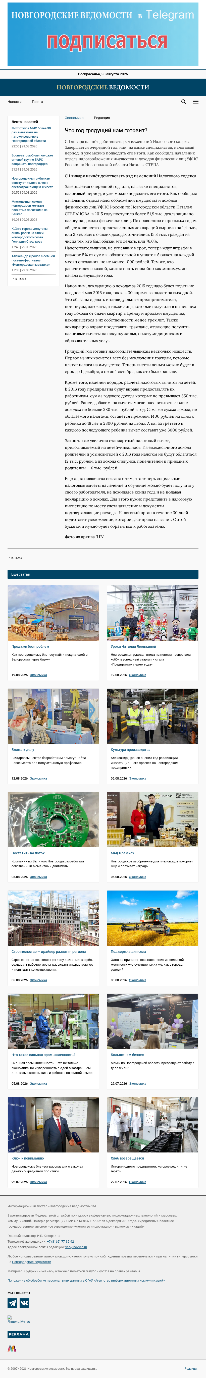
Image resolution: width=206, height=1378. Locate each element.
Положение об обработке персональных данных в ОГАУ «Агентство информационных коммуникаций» (86, 1280)
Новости (15, 102)
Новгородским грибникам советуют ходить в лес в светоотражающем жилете (32, 183)
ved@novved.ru (76, 1247)
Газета (37, 102)
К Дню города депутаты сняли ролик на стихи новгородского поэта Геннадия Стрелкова (29, 235)
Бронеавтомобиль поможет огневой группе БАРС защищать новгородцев (32, 159)
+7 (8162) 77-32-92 (60, 1241)
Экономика (74, 118)
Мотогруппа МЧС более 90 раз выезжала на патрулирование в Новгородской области (31, 134)
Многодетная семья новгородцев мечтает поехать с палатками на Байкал (29, 208)
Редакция (191, 1368)
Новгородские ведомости (31, 1262)
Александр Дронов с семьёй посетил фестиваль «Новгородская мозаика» (33, 260)
